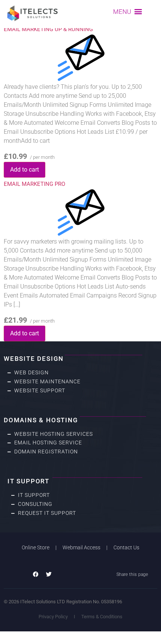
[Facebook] (35, 574)
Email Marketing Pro (34, 184)
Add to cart (24, 169)
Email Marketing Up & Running (48, 29)
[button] (128, 11)
